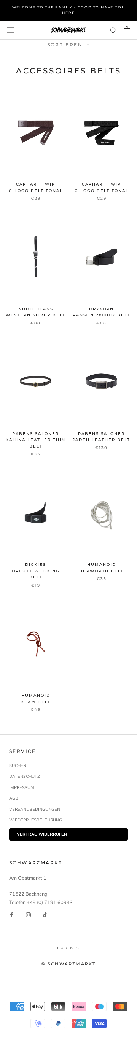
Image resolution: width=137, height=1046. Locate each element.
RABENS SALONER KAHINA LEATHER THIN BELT (35, 440)
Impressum (21, 787)
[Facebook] (11, 915)
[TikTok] (45, 915)
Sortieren (66, 44)
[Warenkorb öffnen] (127, 30)
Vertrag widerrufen (42, 834)
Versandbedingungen (34, 809)
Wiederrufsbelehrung (35, 820)
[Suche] (113, 30)
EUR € (65, 947)
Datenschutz (24, 776)
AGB (13, 798)
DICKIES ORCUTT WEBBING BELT (36, 571)
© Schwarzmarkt (68, 963)
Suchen (17, 766)
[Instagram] (28, 915)
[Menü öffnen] (10, 30)
